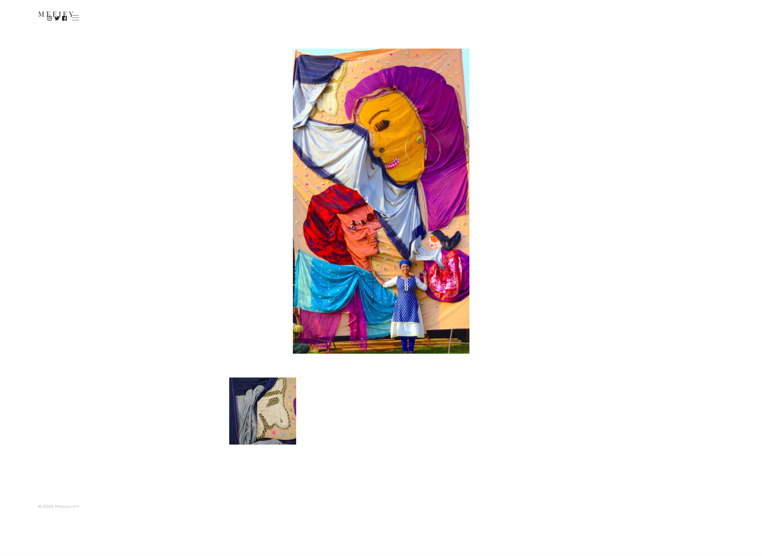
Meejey (56, 13)
